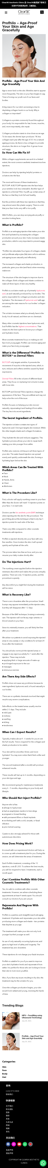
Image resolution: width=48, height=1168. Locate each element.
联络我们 (9, 1094)
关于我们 (9, 1106)
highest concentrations (27, 327)
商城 (7, 1125)
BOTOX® (6, 362)
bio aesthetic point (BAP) (26, 513)
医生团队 (9, 1109)
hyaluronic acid (31, 300)
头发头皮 (9, 1122)
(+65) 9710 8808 (12, 1091)
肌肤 (7, 1112)
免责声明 (9, 1150)
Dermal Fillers (8, 379)
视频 (7, 1128)
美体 (7, 1119)
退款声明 (9, 1153)
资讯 (7, 1132)
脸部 (7, 1116)
